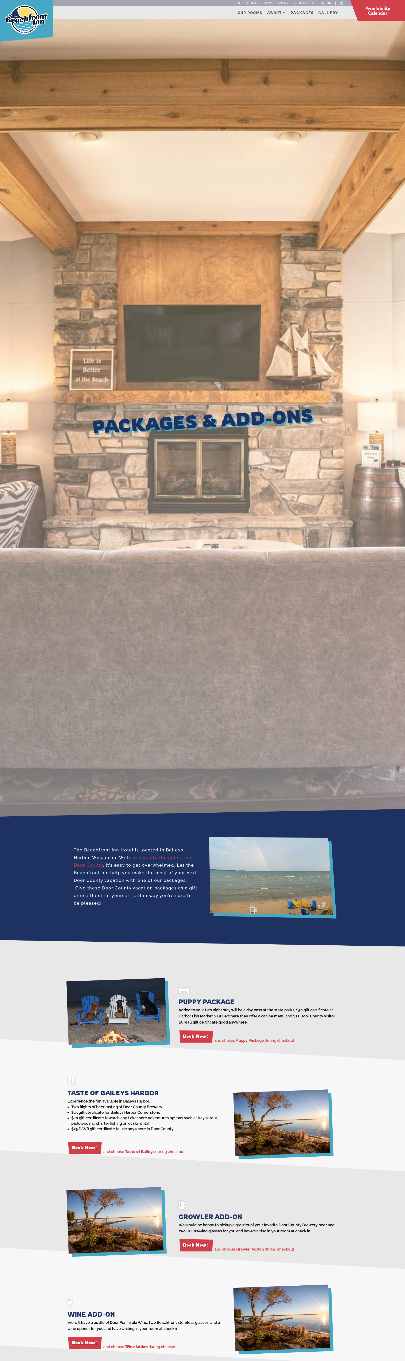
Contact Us (306, 3)
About (274, 13)
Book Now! (195, 1036)
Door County (246, 3)
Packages (302, 13)
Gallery (328, 13)
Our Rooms (250, 13)
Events (284, 3)
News (268, 3)
